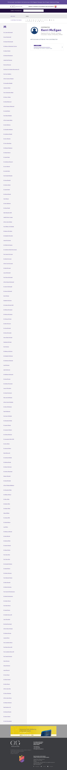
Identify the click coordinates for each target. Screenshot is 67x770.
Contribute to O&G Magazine (39, 6)
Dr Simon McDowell (7, 291)
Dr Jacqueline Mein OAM (8, 439)
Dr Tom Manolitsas (7, 143)
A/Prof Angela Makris (7, 120)
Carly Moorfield (6, 619)
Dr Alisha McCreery (7, 258)
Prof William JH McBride (8, 226)
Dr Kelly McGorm (7, 323)
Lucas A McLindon (7, 388)
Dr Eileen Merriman (7, 466)
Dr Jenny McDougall (7, 286)
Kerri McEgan (6, 295)
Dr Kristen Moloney (7, 573)
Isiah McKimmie (6, 369)
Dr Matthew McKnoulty (8, 374)
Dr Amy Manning (6, 138)
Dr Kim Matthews (7, 203)
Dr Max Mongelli (6, 582)
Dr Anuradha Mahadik (7, 83)
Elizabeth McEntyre (7, 300)
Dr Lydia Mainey (6, 111)
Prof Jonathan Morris (7, 642)
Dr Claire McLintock (7, 393)
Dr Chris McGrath (7, 328)
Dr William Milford (7, 494)
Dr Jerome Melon (7, 448)
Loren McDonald (6, 272)
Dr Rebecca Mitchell (7, 531)
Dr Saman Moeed (7, 545)
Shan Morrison (6, 661)
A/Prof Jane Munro (7, 698)
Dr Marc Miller (6, 499)
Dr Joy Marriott (6, 166)
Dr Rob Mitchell (6, 536)
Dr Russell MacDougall (8, 41)
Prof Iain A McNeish (7, 416)
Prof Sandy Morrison (7, 656)
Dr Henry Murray (6, 716)
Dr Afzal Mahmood (7, 101)
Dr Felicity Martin (7, 185)
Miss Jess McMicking (7, 397)
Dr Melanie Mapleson (7, 148)
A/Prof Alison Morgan (8, 628)
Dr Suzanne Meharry (7, 430)
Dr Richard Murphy (7, 711)
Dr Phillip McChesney (7, 245)
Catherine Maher (6, 87)
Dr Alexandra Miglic (7, 490)
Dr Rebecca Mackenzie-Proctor (10, 46)
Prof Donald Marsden (7, 175)
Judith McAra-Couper (8, 217)
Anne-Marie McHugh (7, 337)
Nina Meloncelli (6, 453)
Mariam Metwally (7, 476)
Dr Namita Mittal (6, 540)
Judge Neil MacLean (7, 60)
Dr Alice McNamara (7, 406)
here (58, 2)
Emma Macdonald (7, 37)
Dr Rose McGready (7, 332)
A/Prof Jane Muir (7, 688)
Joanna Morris (6, 637)
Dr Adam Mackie (6, 50)
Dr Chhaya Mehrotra (7, 434)
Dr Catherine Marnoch (8, 161)
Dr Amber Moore (7, 601)
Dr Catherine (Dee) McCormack (10, 249)
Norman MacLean (7, 64)
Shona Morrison (6, 665)
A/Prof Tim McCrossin (8, 263)
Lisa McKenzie (6, 365)
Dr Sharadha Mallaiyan (8, 129)
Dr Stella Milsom (6, 522)
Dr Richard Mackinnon (8, 55)
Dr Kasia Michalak (7, 480)
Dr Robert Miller (6, 508)
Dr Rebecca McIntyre (7, 351)
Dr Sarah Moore (6, 610)
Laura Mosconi (6, 670)
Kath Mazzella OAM (7, 212)
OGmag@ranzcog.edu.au (39, 748)
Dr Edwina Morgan (7, 633)
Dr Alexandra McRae (7, 420)
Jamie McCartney (7, 240)
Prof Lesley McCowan (8, 254)
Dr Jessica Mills (6, 517)
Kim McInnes (6, 346)
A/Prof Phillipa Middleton (8, 485)
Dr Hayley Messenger (7, 471)
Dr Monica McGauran (7, 314)
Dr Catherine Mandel (7, 134)
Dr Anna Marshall (7, 180)
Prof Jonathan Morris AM (8, 651)
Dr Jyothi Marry (6, 171)
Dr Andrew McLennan (7, 383)
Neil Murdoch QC (7, 707)
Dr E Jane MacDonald (8, 32)
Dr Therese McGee (7, 319)
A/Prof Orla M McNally (8, 402)
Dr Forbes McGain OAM (8, 305)
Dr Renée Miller (6, 503)
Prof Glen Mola (6, 554)
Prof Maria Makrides (7, 115)
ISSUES (27, 16)
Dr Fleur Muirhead (7, 693)
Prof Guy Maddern (7, 74)
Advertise (30, 6)
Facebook (37, 766)
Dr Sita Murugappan (7, 721)
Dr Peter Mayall (6, 208)
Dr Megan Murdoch (7, 702)
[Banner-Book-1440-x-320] (33, 731)
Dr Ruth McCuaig (7, 268)
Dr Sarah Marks (6, 157)
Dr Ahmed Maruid (7, 194)
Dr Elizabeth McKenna (8, 356)
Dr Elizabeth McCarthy (8, 235)
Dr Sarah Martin (6, 189)
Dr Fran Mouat (6, 674)
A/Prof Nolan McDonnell (8, 282)
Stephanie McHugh (7, 342)
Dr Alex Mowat (6, 684)
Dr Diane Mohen (6, 550)
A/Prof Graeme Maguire (8, 78)
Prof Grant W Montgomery (9, 591)
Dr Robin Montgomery (8, 596)
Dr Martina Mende (7, 462)
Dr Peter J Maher (7, 97)
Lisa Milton (5, 527)
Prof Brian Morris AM (7, 647)
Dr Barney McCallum (7, 231)
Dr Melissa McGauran (7, 309)
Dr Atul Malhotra (6, 124)
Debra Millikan (6, 513)
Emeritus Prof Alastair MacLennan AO (11, 69)
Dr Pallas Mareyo (7, 152)
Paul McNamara (6, 411)
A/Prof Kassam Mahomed (8, 106)
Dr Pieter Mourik (6, 679)
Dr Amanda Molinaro (7, 564)
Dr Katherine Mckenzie (8, 360)
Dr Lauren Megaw (7, 425)
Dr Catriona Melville (7, 457)
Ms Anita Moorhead (7, 624)
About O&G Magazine (49, 6)
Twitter (44, 766)
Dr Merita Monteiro (7, 587)
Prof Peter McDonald (7, 277)
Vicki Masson (6, 198)
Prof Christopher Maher (8, 92)
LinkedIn (51, 766)
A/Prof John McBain (7, 222)
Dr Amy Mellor (6, 443)
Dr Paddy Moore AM (7, 614)
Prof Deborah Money (7, 577)
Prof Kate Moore (7, 605)
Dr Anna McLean (6, 379)
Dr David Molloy (6, 568)
